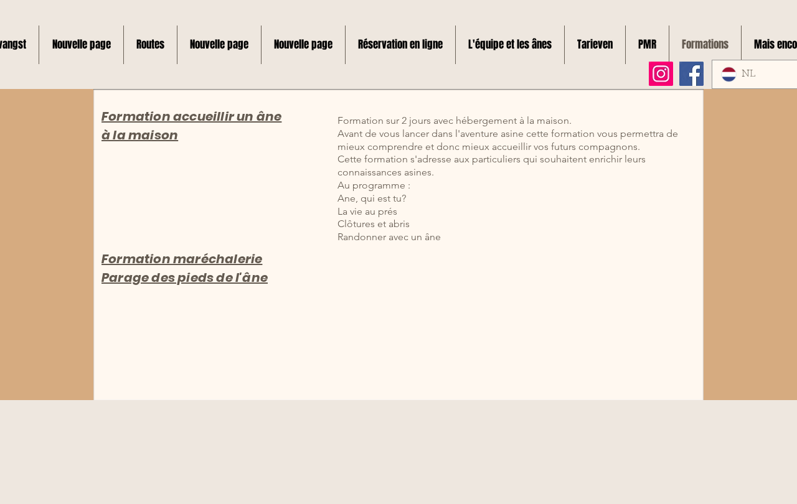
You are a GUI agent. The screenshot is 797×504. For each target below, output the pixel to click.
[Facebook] (691, 74)
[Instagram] (661, 74)
